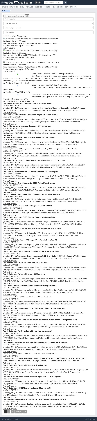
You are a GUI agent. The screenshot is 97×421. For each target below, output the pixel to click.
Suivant (18, 411)
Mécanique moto (57, 7)
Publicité (16, 419)
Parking (5, 7)
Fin (24, 411)
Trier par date (21, 36)
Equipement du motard (42, 7)
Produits (73, 7)
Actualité (29, 7)
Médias (22, 7)
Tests (66, 7)
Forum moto (13, 7)
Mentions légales (7, 419)
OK (27, 16)
